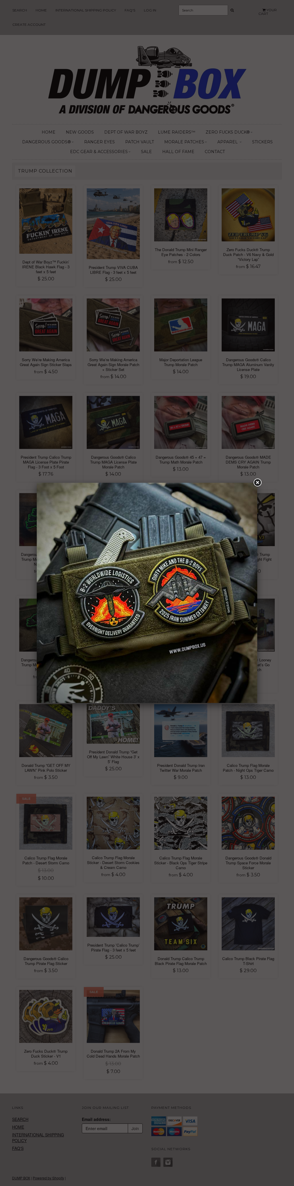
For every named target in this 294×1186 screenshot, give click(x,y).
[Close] (257, 483)
